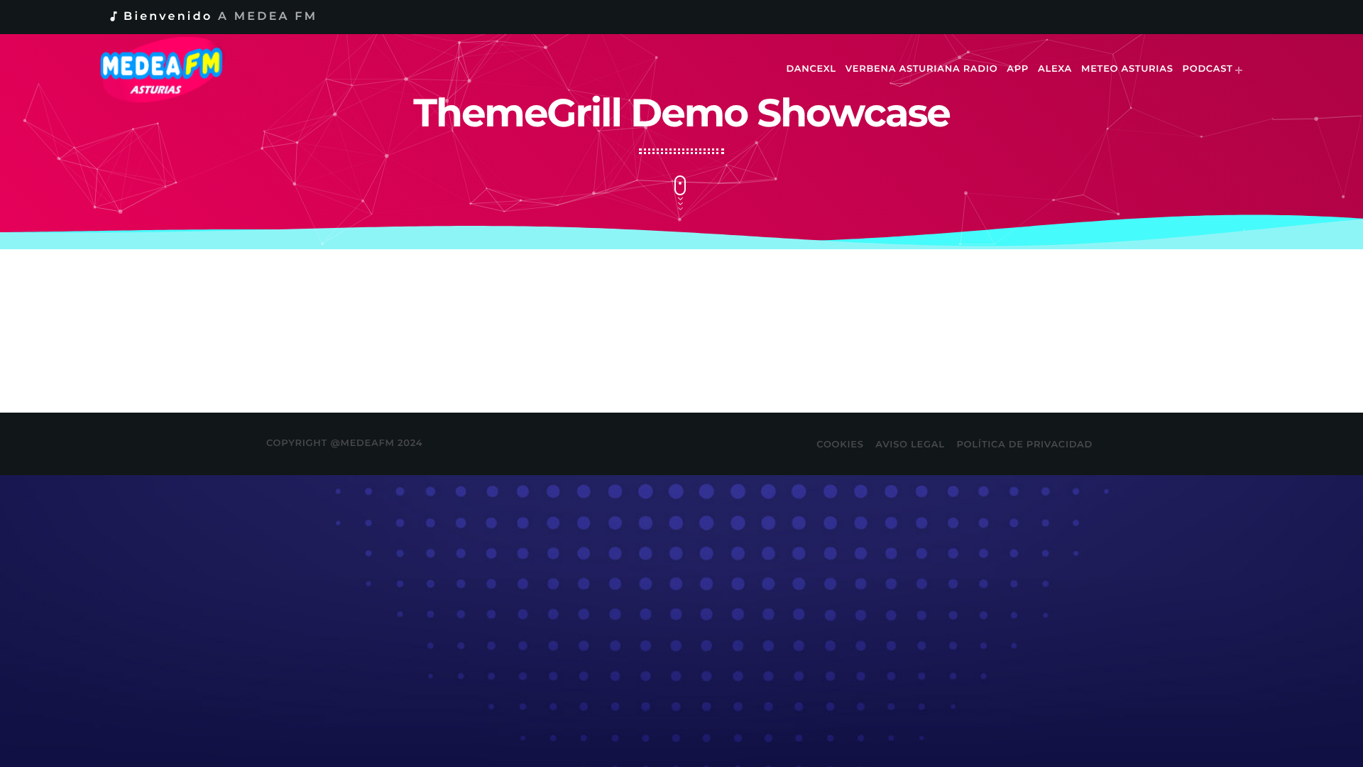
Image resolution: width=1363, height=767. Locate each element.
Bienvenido (212, 16)
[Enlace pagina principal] (171, 69)
